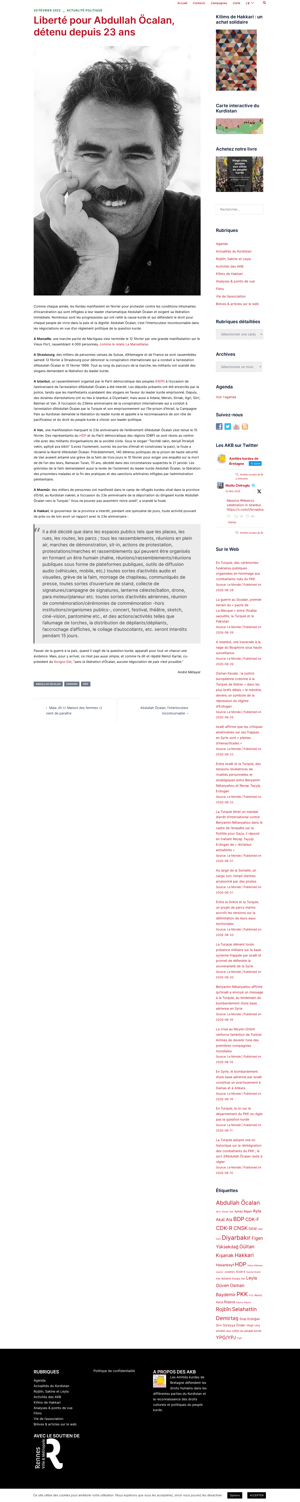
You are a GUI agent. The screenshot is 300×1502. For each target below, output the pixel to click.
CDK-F (252, 1219)
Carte (236, 3)
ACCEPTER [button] (256, 1495)
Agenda (222, 244)
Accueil (182, 3)
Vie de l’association (231, 296)
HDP (160, 381)
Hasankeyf (225, 1265)
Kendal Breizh (254, 1272)
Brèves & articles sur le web (237, 304)
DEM (253, 1229)
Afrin (218, 1211)
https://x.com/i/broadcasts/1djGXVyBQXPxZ (260, 509)
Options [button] (235, 1495)
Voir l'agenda (226, 397)
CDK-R (224, 1228)
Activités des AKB (229, 266)
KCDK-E (241, 1271)
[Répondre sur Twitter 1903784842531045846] (229, 517)
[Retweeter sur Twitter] (237, 474)
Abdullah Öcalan (48, 683)
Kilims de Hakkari (229, 274)
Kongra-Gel (62, 662)
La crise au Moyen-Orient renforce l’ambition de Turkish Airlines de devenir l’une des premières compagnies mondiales (239, 1040)
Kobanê (226, 1278)
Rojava (229, 1302)
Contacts (199, 3)
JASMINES (229, 1272)
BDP (238, 1219)
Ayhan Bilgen (243, 1211)
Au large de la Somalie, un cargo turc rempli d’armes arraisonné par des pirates (236, 875)
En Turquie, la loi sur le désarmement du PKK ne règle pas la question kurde (239, 1113)
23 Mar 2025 (233, 491)
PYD (251, 1295)
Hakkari (71, 683)
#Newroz (247, 500)
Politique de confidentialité (114, 1371)
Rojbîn (223, 1309)
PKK (242, 1294)
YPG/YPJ (226, 1337)
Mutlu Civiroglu (238, 485)
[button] (264, 2)
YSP (239, 1338)
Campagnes (219, 3)
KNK (218, 1278)
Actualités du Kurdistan (233, 251)
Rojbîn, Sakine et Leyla (233, 259)
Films (220, 289)
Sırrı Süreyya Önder (230, 1325)
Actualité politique (85, 10)
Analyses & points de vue (235, 281)
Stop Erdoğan (249, 1319)
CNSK (240, 1228)
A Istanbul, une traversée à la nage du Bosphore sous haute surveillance (239, 647)
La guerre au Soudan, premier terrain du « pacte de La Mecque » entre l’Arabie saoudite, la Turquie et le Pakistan (239, 610)
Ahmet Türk (227, 1211)
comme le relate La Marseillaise (124, 344)
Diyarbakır (236, 1237)
